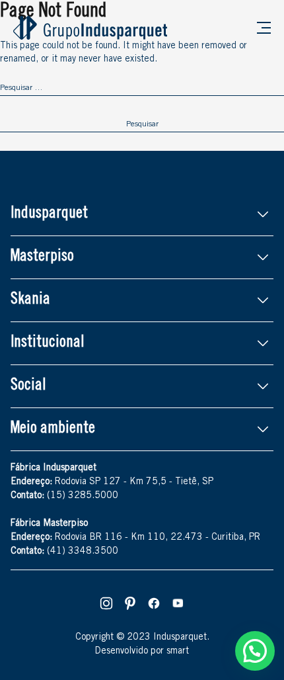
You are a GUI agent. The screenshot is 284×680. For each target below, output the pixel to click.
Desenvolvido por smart (142, 651)
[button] (255, 651)
